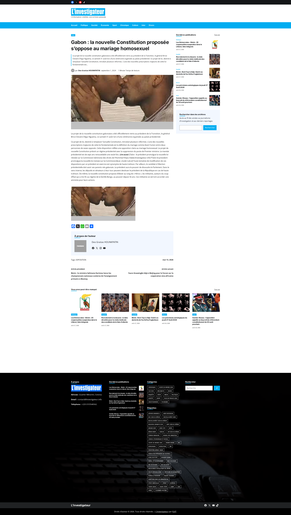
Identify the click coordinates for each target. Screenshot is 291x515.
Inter (73, 35)
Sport (159, 398)
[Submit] (217, 388)
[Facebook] (72, 2)
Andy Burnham (168, 413)
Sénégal (172, 483)
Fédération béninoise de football (159, 453)
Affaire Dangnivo (154, 413)
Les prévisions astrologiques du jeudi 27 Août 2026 (174, 319)
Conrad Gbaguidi (153, 435)
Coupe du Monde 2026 (166, 387)
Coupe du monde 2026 (155, 442)
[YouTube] (80, 2)
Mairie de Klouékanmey (156, 461)
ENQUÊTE (151, 394)
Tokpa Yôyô (163, 486)
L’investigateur (162, 511)
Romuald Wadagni (154, 475)
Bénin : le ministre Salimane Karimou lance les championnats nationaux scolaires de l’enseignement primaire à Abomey (94, 276)
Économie (165, 402)
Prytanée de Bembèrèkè (172, 472)
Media (166, 394)
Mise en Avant (171, 461)
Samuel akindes (169, 475)
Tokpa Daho (152, 486)
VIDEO (150, 490)
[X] (76, 2)
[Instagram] (100, 248)
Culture (151, 391)
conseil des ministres (170, 435)
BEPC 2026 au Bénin (173, 424)
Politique (178, 40)
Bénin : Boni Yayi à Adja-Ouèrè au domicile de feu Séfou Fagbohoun (189, 73)
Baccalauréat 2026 (169, 417)
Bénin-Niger (152, 431)
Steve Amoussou (153, 483)
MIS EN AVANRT (153, 464)
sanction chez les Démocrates (158, 479)
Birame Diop (152, 428)
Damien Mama (170, 442)
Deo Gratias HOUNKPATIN (89, 70)
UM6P (172, 486)
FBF (171, 446)
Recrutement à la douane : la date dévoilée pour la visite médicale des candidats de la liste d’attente (190, 59)
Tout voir (217, 35)
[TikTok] (84, 2)
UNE (179, 486)
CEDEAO (161, 431)
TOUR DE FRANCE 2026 (170, 398)
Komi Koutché (152, 457)
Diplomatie (160, 391)
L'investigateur (80, 505)
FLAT (174, 511)
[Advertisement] (145, 353)
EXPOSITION (81, 260)
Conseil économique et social (158, 439)
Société (178, 54)
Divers (178, 82)
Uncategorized (153, 402)
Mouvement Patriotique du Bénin (159, 468)
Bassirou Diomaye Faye (155, 424)
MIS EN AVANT (165, 464)
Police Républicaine (154, 472)
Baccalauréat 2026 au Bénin (157, 420)
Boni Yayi (162, 428)
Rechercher (210, 127)
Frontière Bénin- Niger (155, 450)
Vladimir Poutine (161, 490)
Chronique (152, 387)
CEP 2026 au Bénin (173, 431)
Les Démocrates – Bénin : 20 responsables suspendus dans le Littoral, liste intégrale (189, 44)
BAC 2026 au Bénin (154, 417)
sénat (165, 483)
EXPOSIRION (152, 446)
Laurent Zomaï (166, 457)
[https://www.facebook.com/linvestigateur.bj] (205, 505)
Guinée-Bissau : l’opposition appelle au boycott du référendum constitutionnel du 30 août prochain (191, 100)
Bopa (170, 428)
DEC (179, 442)
